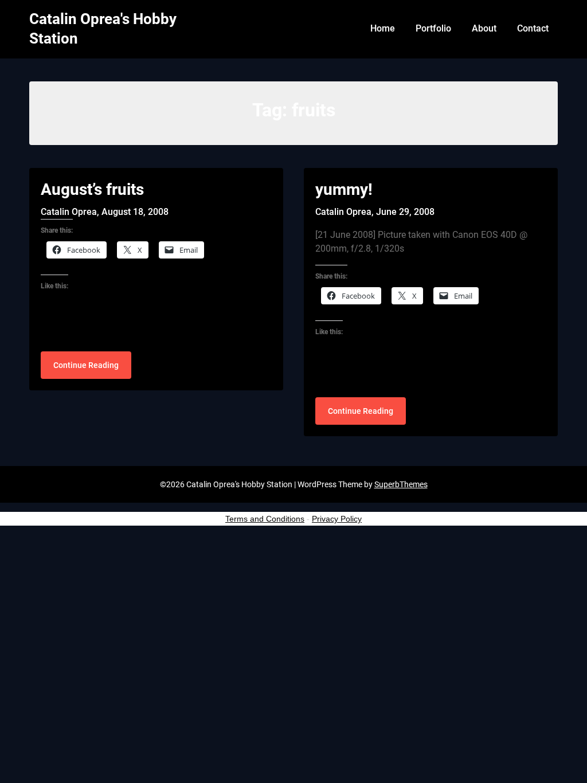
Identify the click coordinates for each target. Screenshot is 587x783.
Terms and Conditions (264, 518)
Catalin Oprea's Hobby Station (103, 28)
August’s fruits (92, 189)
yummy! (344, 189)
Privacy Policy (337, 518)
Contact (533, 28)
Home (382, 28)
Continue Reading (86, 365)
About (484, 28)
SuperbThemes (401, 484)
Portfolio (433, 28)
